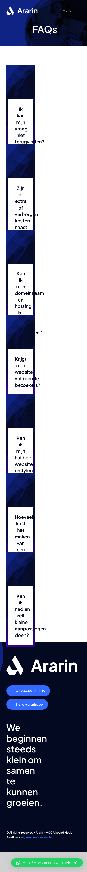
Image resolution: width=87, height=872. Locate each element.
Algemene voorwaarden (37, 837)
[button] (47, 862)
